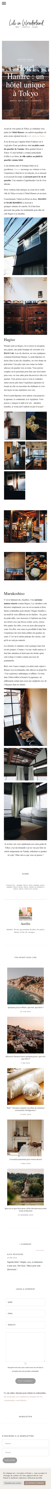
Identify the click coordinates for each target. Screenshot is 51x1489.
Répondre (40, 1250)
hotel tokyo (23, 887)
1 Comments (35, 101)
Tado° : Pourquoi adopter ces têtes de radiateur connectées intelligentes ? (25, 1109)
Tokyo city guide (31, 889)
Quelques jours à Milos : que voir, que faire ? (25, 1007)
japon (31, 887)
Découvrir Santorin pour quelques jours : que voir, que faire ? (25, 1057)
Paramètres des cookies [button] (13, 1483)
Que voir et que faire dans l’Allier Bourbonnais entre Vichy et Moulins (25, 1209)
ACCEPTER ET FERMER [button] (35, 1483)
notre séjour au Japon (36, 136)
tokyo (21, 889)
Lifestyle (21, 59)
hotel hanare (34, 885)
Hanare (17, 169)
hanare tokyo (22, 885)
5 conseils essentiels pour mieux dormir (25, 1159)
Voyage (30, 59)
